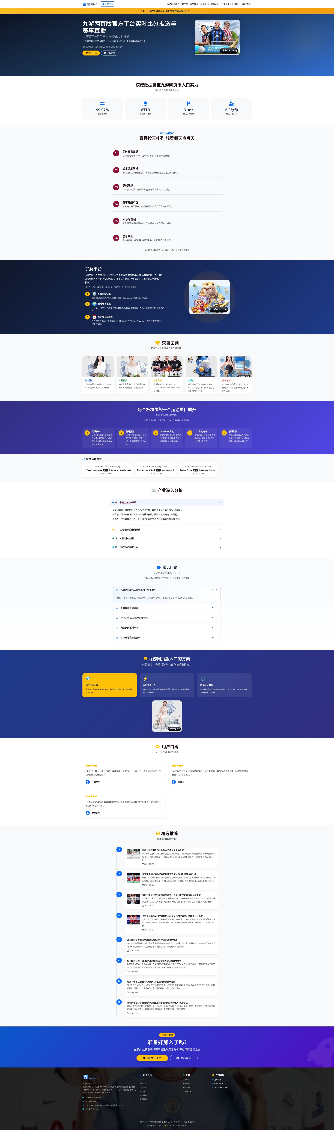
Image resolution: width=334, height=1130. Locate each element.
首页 (141, 1080)
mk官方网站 (219, 1083)
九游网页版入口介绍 (230, 4)
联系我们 (143, 1099)
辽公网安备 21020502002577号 (177, 1126)
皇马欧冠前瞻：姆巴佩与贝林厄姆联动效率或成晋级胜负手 (154, 960)
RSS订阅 (188, 1091)
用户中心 (109, 4)
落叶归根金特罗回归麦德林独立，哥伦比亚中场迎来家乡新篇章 (171, 895)
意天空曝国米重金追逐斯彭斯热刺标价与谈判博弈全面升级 (169, 874)
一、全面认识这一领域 (125, 502)
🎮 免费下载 (154, 1058)
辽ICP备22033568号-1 (154, 1126)
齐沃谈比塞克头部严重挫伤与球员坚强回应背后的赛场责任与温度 (172, 915)
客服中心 (246, 4)
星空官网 (217, 1080)
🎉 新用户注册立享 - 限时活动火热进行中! (166, 10)
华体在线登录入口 (221, 1087)
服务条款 (186, 1083)
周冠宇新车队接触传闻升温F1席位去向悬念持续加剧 (151, 981)
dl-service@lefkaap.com (94, 1097)
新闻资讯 (204, 4)
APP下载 (143, 1083)
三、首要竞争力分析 (124, 538)
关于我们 (143, 1095)
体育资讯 (215, 4)
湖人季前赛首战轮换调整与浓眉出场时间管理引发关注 (152, 940)
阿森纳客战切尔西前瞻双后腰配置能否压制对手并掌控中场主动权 (157, 1002)
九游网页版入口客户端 (177, 4)
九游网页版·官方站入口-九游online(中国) (171, 1121)
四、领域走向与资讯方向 (126, 547)
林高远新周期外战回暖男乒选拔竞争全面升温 (163, 850)
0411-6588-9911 (91, 1101)
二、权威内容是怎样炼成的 (127, 529)
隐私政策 (186, 1080)
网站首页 (194, 4)
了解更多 (111, 53)
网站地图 (186, 1087)
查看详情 (185, 1058)
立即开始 (92, 53)
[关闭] (192, 10)
